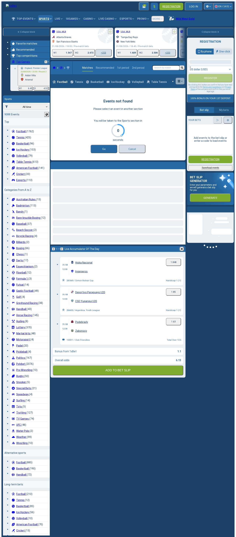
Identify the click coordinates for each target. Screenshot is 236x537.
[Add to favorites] (110, 31)
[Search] (182, 67)
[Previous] (45, 61)
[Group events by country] (46, 114)
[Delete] (182, 165)
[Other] (180, 81)
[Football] (61, 67)
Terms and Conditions (212, 129)
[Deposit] (154, 6)
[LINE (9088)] (54, 67)
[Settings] (208, 6)
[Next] (63, 164)
